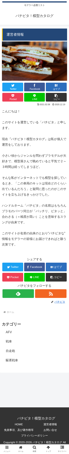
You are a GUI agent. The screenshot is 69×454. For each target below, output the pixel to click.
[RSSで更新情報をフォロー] (50, 293)
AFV (9, 332)
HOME (19, 424)
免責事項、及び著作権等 (19, 429)
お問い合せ (50, 429)
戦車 (9, 341)
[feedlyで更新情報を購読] (18, 293)
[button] (56, 97)
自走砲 (10, 350)
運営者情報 (50, 424)
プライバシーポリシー (34, 435)
